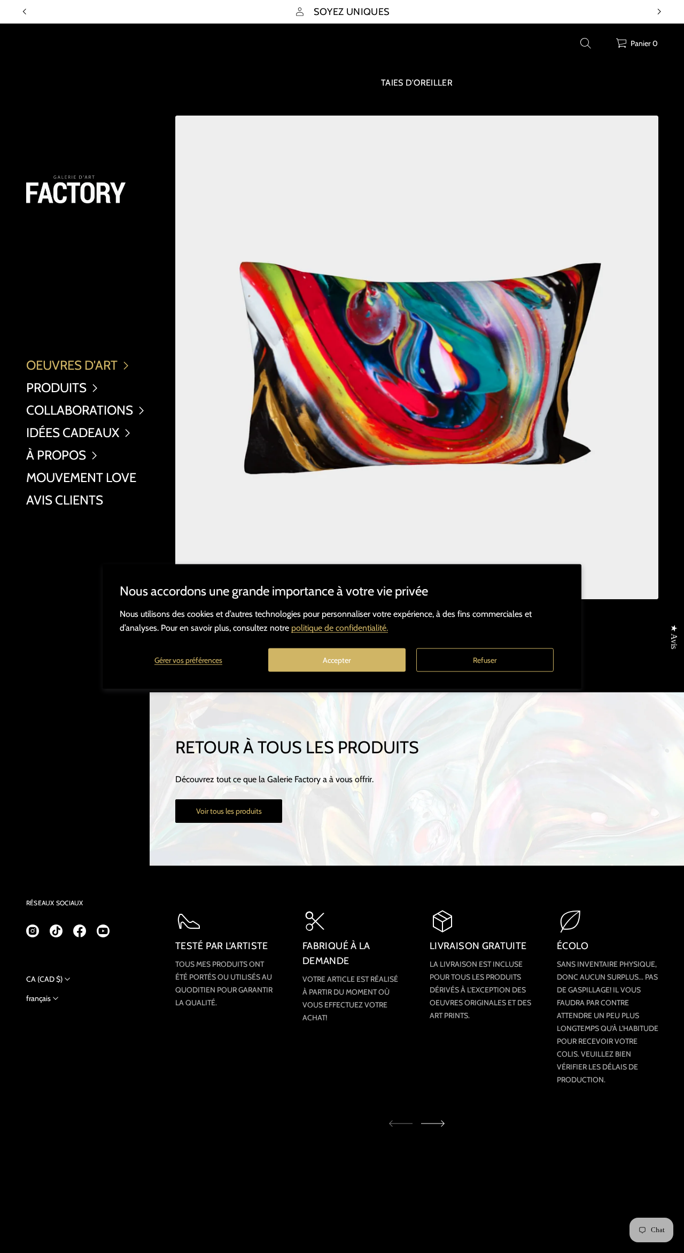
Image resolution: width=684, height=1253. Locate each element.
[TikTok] (56, 931)
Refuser (484, 659)
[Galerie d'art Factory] (76, 189)
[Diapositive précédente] (24, 12)
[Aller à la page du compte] (603, 45)
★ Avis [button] (674, 636)
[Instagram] (32, 931)
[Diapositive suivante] (433, 1123)
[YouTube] (103, 931)
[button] (585, 43)
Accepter (337, 659)
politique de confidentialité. (339, 628)
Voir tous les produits (229, 811)
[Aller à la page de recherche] (585, 43)
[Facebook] (79, 931)
